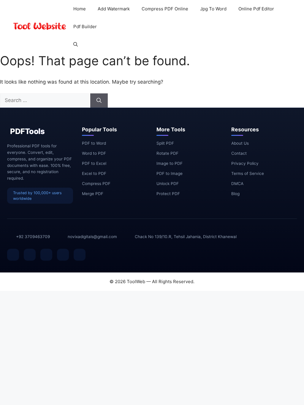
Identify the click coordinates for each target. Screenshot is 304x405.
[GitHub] (63, 255)
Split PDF (165, 143)
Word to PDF (94, 153)
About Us (240, 143)
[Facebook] (13, 255)
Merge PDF (92, 193)
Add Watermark (114, 9)
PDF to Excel (94, 163)
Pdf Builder (85, 26)
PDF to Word (94, 143)
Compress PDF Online (165, 9)
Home (79, 9)
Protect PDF (168, 193)
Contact (239, 153)
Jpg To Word (213, 9)
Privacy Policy (245, 163)
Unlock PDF (167, 183)
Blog (235, 193)
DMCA (237, 183)
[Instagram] (80, 255)
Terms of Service (247, 173)
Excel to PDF (94, 173)
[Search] (99, 100)
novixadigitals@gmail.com (92, 236)
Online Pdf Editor (256, 9)
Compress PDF (96, 183)
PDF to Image (169, 173)
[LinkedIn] (46, 255)
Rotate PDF (167, 153)
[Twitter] (30, 255)
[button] (75, 44)
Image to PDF (169, 163)
